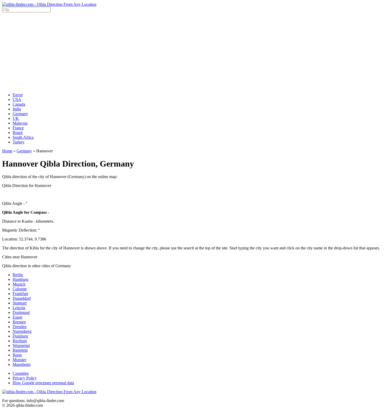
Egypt (18, 95)
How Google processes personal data (43, 383)
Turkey (18, 142)
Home (7, 151)
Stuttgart (20, 303)
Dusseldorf (22, 298)
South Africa (23, 137)
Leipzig (19, 308)
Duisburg (20, 336)
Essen (17, 317)
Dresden (20, 326)
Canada (19, 104)
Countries (21, 373)
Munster (19, 359)
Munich (19, 284)
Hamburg (20, 279)
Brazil (18, 132)
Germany (20, 113)
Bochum (20, 341)
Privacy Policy (25, 378)
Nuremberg (22, 331)
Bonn (17, 355)
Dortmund (21, 312)
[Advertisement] (193, 51)
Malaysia (20, 123)
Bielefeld (20, 350)
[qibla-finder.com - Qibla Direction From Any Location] (49, 4)
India (17, 109)
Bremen (19, 322)
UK (16, 118)
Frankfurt (20, 293)
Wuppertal (21, 345)
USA (17, 99)
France (18, 128)
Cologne (20, 289)
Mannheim (21, 364)
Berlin (18, 274)
